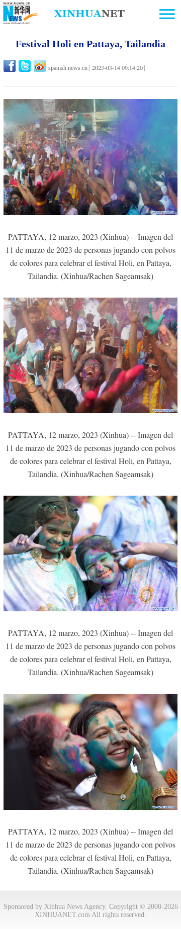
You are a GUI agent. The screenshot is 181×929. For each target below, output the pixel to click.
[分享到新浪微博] (40, 66)
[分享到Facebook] (10, 66)
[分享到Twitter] (25, 66)
